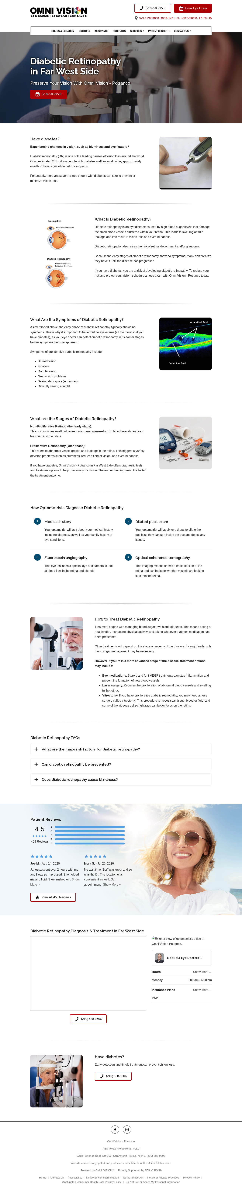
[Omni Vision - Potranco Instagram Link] (127, 1129)
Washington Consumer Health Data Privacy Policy (91, 1181)
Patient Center (158, 31)
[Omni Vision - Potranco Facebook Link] (115, 1129)
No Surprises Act (133, 1177)
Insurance (101, 31)
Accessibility (75, 1177)
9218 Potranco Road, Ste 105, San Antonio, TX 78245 (175, 18)
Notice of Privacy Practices (163, 1177)
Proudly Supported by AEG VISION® (140, 1170)
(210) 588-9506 (156, 1155)
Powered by (97, 1170)
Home (42, 1177)
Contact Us (181, 31)
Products (119, 31)
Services (136, 31)
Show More (110, 884)
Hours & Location (62, 31)
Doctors (84, 31)
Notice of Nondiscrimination (102, 1177)
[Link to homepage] (68, 12)
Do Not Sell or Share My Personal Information (153, 1181)
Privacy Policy (191, 1177)
